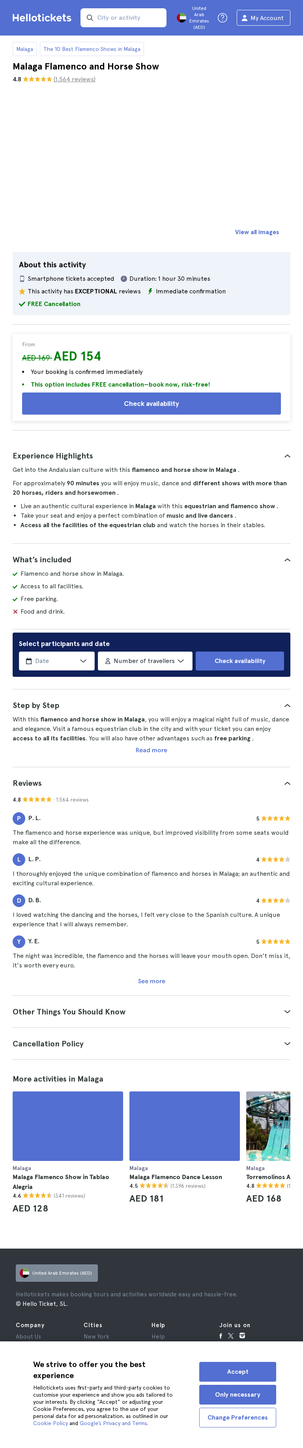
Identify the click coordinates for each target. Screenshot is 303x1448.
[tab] (151, 455)
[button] (151, 455)
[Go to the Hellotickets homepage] (43, 18)
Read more (151, 750)
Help (158, 1336)
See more (151, 981)
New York (96, 1336)
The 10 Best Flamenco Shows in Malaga (91, 49)
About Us (28, 1336)
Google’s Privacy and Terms (113, 1423)
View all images (257, 232)
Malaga (24, 49)
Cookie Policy (50, 1423)
